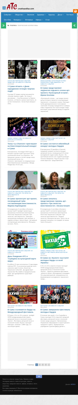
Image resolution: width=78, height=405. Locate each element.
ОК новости (20, 82)
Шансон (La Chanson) (15, 139)
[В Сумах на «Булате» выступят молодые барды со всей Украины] (55, 239)
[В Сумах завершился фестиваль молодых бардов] (55, 294)
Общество (19, 15)
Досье (60, 15)
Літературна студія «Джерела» (51, 82)
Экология (30, 15)
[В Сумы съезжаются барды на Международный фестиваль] (22, 294)
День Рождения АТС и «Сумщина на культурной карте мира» (22, 258)
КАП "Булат (59, 138)
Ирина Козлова (46, 81)
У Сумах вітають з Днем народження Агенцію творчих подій (21, 88)
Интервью (29, 20)
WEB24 (73, 384)
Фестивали (28, 306)
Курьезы (52, 15)
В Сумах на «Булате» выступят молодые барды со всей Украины (55, 260)
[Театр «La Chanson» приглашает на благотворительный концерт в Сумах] (22, 126)
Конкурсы (17, 20)
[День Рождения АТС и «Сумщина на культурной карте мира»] (22, 239)
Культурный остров (59, 81)
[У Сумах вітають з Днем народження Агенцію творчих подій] (22, 69)
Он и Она (7, 20)
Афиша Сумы (17, 138)
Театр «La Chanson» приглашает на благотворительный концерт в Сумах (22, 146)
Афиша (38, 20)
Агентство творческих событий (19, 81)
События (7, 15)
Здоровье (40, 15)
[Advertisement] (39, 44)
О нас (48, 20)
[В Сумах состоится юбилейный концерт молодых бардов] (55, 126)
